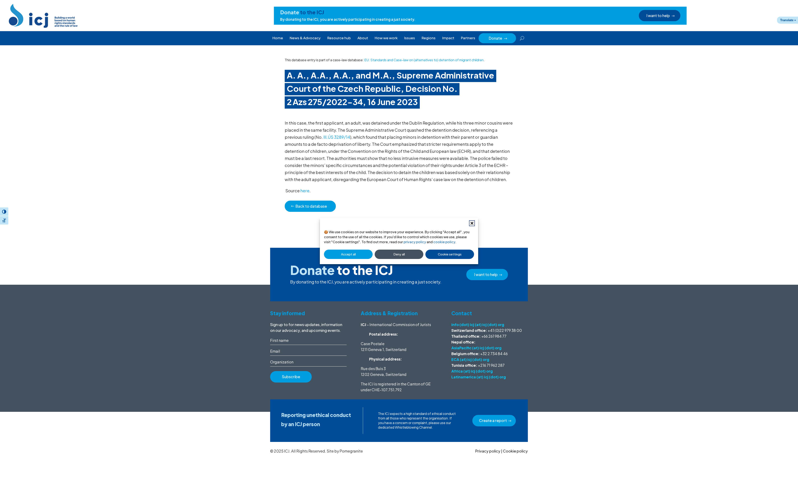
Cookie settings (450, 254)
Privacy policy (487, 451)
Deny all (399, 254)
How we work (386, 38)
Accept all (348, 254)
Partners (468, 38)
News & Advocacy (305, 38)
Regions (429, 38)
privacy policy (415, 242)
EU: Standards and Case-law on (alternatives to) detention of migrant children (424, 60)
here (304, 190)
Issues (409, 38)
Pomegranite (351, 451)
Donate (498, 38)
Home (277, 38)
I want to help (658, 15)
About (362, 38)
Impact (448, 38)
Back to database (311, 206)
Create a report (493, 420)
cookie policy (444, 242)
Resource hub (339, 38)
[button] (472, 223)
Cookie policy (515, 451)
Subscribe (291, 376)
